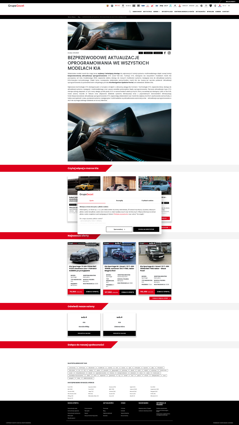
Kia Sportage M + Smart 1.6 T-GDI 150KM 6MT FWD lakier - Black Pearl (154, 268)
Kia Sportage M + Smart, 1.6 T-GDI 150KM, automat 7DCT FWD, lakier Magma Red (119, 268)
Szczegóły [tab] (119, 200)
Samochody (137, 11)
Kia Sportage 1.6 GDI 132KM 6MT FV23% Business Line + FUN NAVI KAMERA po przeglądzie (83, 268)
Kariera (218, 11)
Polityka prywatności (121, 214)
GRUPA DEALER (223, 423)
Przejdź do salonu (84, 333)
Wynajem (210, 11)
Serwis (155, 11)
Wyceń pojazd (167, 11)
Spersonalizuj (118, 229)
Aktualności (200, 11)
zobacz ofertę (92, 291)
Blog (79, 17)
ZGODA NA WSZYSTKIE (146, 229)
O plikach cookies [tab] (147, 200)
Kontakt (225, 11)
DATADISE (230, 423)
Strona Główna (72, 17)
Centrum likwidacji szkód (184, 11)
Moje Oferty (230, 2)
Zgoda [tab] (91, 200)
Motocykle (147, 11)
